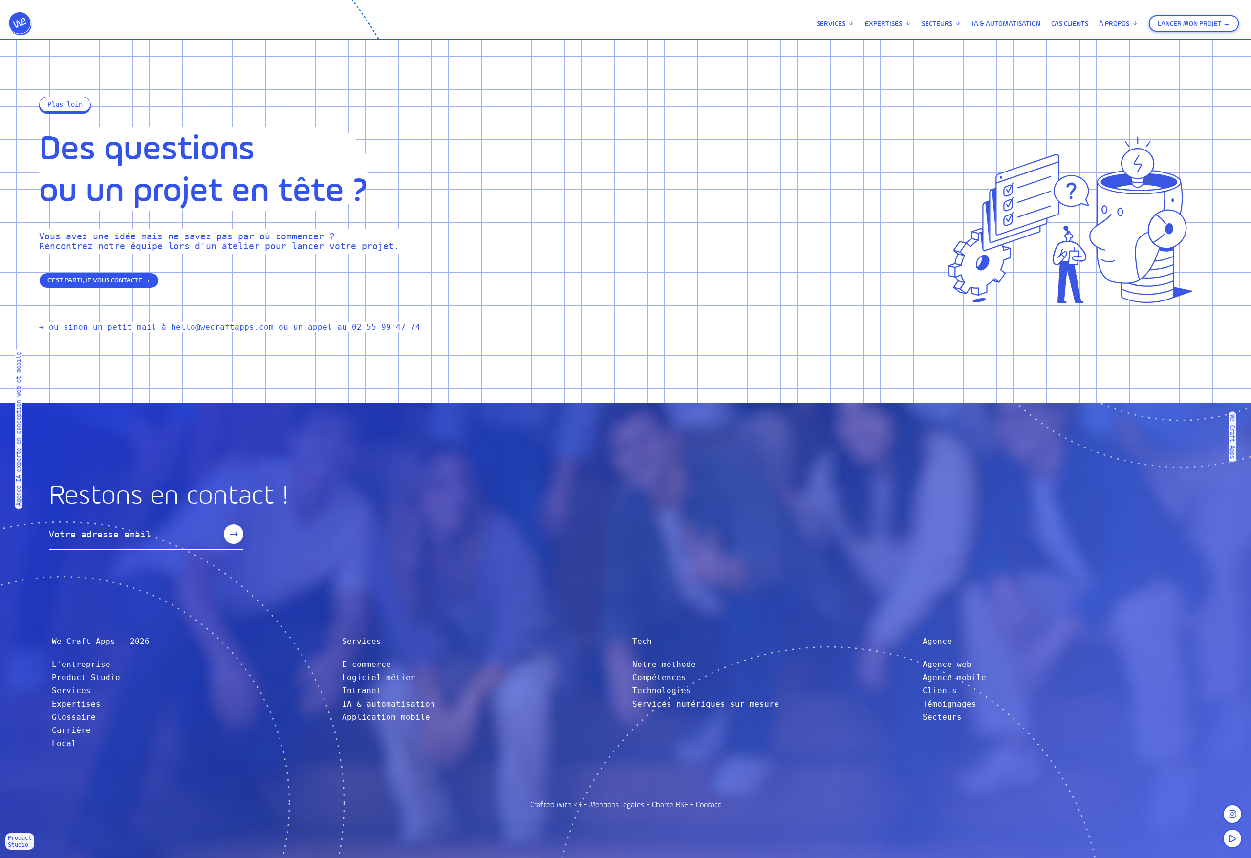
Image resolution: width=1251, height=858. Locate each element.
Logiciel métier (378, 677)
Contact (708, 804)
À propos (1114, 24)
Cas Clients (1069, 24)
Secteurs (937, 24)
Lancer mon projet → (1194, 24)
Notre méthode (664, 664)
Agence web (947, 664)
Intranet (361, 690)
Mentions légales (616, 804)
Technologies (661, 690)
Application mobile (386, 717)
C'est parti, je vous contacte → (99, 280)
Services (831, 24)
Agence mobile (954, 677)
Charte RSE (670, 804)
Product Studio (86, 677)
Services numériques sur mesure (705, 703)
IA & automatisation (1006, 24)
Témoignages (949, 703)
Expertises (883, 24)
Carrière (71, 730)
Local (64, 743)
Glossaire (74, 717)
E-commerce (366, 664)
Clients (940, 690)
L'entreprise (81, 664)
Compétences (659, 677)
